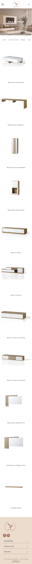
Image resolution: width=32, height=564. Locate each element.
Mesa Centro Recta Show (16, 82)
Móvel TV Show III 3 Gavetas (16, 380)
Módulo (23, 40)
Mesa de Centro (13, 40)
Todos (4, 40)
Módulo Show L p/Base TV (16, 125)
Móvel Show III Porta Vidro (16, 210)
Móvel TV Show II (16, 295)
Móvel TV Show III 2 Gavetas (16, 338)
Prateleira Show (16, 508)
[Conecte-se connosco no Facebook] (4, 535)
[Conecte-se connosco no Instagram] (8, 535)
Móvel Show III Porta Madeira (16, 167)
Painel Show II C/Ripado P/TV (16, 465)
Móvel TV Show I (16, 253)
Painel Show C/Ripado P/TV (16, 423)
